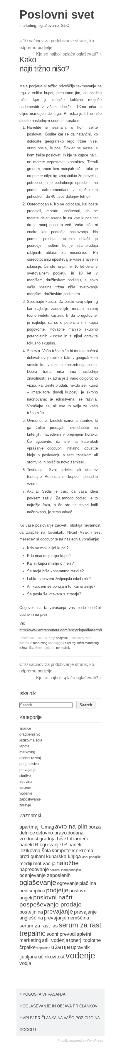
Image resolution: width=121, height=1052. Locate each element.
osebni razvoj (30, 758)
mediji (25, 863)
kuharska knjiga (63, 856)
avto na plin (71, 826)
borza (94, 827)
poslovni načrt (53, 897)
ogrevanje (67, 883)
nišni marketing (88, 643)
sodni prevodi (61, 934)
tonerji (76, 940)
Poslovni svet (56, 14)
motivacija (44, 863)
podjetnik (62, 638)
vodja (25, 963)
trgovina (25, 782)
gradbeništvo (29, 734)
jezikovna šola (30, 740)
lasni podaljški (91, 857)
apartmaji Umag (36, 827)
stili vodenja (55, 940)
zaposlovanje (30, 799)
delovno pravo (51, 833)
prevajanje (27, 770)
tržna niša (26, 647)
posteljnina (31, 912)
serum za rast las (38, 926)
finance (25, 728)
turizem (25, 787)
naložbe (67, 863)
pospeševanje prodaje (50, 904)
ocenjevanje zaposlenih (44, 875)
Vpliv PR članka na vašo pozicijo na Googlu (59, 1024)
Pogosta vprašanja (44, 994)
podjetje (57, 890)
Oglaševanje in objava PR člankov (60, 1006)
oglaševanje (37, 882)
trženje (60, 946)
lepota (24, 746)
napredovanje (34, 869)
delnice (27, 833)
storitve (25, 776)
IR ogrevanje (47, 844)
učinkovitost (51, 957)
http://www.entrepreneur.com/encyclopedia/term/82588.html (69, 630)
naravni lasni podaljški (65, 870)
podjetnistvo (29, 764)
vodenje (25, 793)
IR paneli (71, 844)
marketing (40, 643)
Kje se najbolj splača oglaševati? (69, 53)
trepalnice (43, 948)
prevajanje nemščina (66, 918)
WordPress (95, 1040)
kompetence (65, 850)
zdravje (25, 805)
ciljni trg (70, 643)
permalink (63, 647)
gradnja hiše (52, 839)
